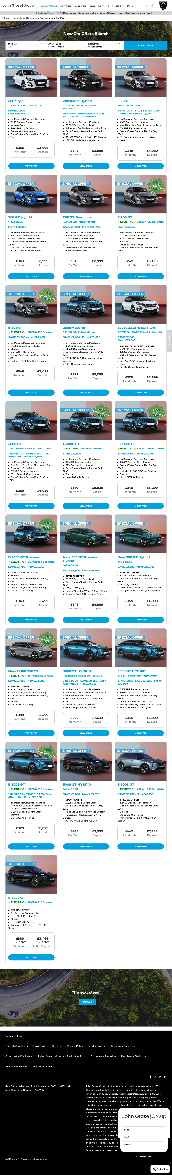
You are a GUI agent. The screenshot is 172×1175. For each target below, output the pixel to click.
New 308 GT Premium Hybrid (81, 559)
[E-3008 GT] (31, 761)
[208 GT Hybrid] (31, 194)
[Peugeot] (163, 5)
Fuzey (149, 1156)
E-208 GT (124, 217)
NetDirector (11, 1159)
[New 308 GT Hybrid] (140, 534)
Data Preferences (43, 1066)
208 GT (123, 101)
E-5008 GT (125, 784)
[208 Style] (31, 77)
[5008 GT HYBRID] (86, 761)
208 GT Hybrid (20, 217)
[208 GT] (140, 77)
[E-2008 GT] (86, 420)
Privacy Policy (75, 1046)
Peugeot (44, 18)
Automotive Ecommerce (34, 1159)
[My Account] (152, 5)
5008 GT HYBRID (77, 784)
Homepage (31, 18)
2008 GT (15, 444)
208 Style (16, 101)
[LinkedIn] (160, 1076)
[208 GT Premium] (86, 194)
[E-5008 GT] (140, 761)
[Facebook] (150, 1076)
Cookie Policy (40, 1046)
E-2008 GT (71, 444)
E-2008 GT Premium (25, 557)
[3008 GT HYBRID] (86, 648)
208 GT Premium (77, 217)
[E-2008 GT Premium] (31, 534)
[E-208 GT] (140, 194)
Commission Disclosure (18, 1056)
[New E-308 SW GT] (31, 648)
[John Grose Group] (18, 5)
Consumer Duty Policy (124, 1046)
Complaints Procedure (104, 1056)
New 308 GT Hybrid (133, 557)
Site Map (57, 1046)
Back (6, 18)
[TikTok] (165, 1076)
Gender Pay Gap (97, 1046)
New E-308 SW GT (23, 671)
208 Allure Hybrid (77, 101)
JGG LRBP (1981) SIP (16, 1066)
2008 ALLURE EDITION (136, 327)
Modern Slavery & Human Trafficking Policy (61, 1056)
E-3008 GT (16, 784)
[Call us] (146, 5)
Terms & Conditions (16, 1046)
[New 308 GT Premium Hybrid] (86, 534)
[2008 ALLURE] (86, 304)
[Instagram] (155, 1076)
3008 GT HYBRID (77, 671)
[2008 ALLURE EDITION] (140, 304)
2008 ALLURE (74, 327)
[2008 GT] (31, 420)
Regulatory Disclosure (133, 1056)
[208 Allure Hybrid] (86, 77)
